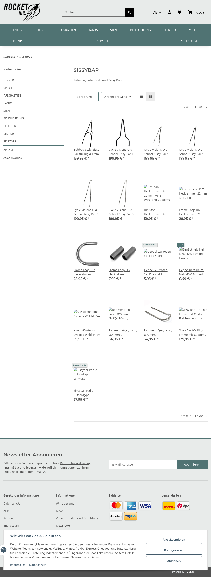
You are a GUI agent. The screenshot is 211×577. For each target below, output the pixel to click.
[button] (169, 12)
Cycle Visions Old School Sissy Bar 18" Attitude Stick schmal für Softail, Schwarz (193, 152)
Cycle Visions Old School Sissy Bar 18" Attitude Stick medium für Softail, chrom (158, 152)
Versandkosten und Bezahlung (77, 518)
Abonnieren (192, 464)
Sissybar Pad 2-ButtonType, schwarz (84, 393)
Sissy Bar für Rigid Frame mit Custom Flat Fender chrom (191, 332)
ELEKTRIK (9, 126)
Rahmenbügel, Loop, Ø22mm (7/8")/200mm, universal (158, 332)
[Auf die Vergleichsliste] (84, 125)
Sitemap (9, 518)
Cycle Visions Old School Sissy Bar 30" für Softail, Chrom (87, 212)
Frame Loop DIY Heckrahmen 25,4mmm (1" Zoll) (86, 272)
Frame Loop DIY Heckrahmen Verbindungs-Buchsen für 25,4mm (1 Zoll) (119, 272)
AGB (6, 511)
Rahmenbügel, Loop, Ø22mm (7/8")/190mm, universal (123, 332)
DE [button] (154, 12)
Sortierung (84, 97)
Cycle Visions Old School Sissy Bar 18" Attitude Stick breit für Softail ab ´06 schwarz (122, 152)
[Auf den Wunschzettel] (95, 125)
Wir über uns (65, 503)
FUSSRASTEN (12, 95)
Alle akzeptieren (174, 539)
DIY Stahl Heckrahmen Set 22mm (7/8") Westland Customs (157, 212)
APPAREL (9, 150)
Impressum (11, 525)
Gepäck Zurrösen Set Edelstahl (156, 272)
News (60, 511)
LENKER (8, 80)
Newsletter (63, 525)
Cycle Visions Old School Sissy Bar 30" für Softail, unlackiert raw (122, 212)
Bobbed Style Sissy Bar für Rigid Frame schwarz (87, 152)
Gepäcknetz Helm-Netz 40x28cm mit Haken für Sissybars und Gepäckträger (192, 272)
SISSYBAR (9, 141)
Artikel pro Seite (115, 97)
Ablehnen (174, 561)
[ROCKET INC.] (21, 12)
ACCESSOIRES (12, 158)
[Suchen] (129, 12)
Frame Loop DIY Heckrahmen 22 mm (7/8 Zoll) (193, 212)
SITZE (7, 111)
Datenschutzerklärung (75, 463)
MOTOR (8, 133)
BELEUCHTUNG (13, 118)
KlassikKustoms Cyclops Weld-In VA (87, 332)
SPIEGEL (8, 88)
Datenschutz (12, 503)
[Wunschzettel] (179, 12)
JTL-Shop (190, 572)
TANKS (8, 103)
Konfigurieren (174, 550)
